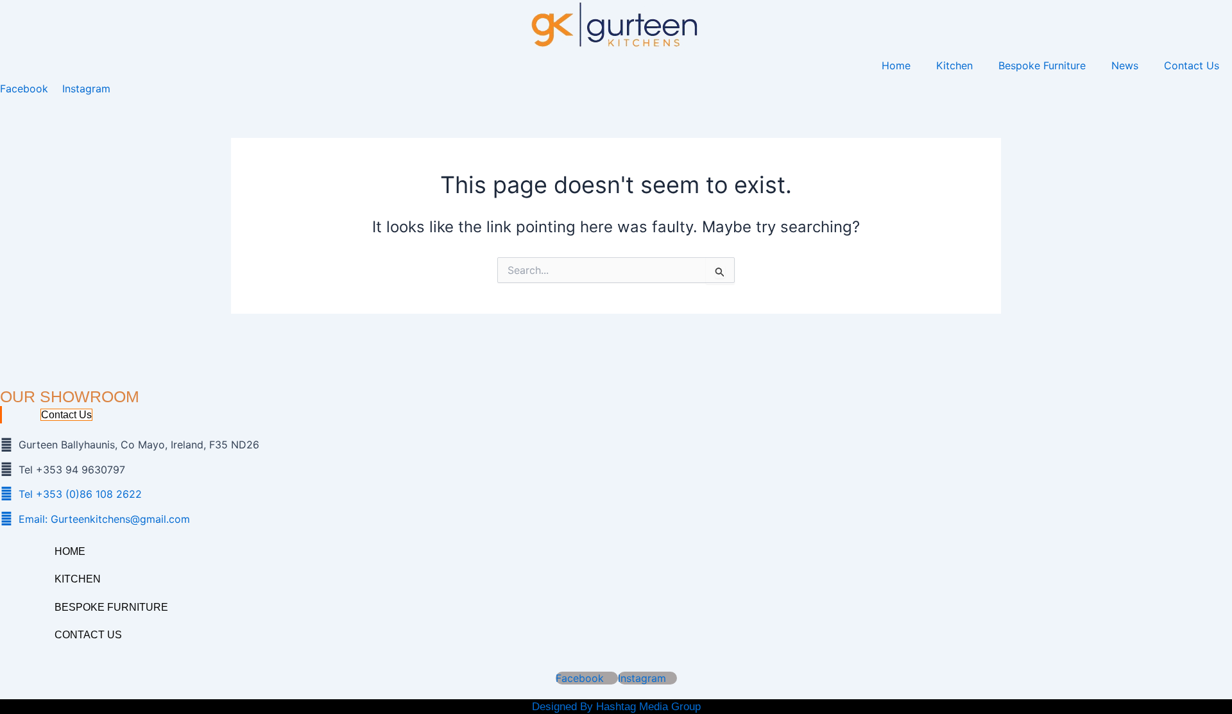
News (1124, 65)
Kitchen (954, 65)
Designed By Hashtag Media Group (616, 707)
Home (896, 65)
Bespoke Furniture (1042, 65)
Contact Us (1191, 65)
